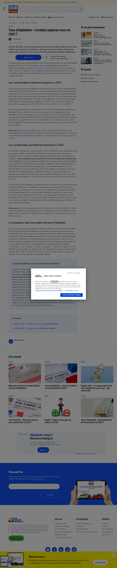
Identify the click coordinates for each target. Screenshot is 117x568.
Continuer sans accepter (73, 273)
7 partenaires (54, 281)
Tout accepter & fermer (71, 295)
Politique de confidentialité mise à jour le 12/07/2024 (49, 290)
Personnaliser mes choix (71, 290)
